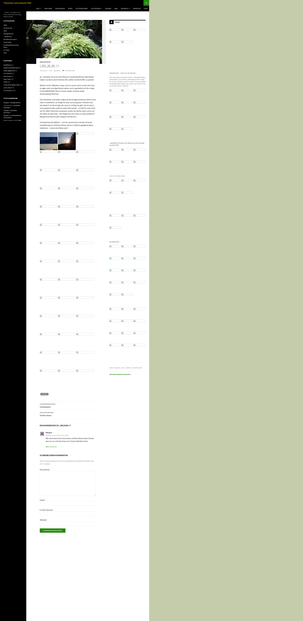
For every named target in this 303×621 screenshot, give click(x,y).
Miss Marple (7, 76)
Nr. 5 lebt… (7, 50)
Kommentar (45, 469)
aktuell (45, 394)
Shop (38, 8)
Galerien (108, 8)
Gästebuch (124, 8)
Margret (49, 433)
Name (43, 500)
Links (116, 8)
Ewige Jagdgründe (9, 71)
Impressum (137, 8)
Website (43, 520)
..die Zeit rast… (8, 36)
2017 (5, 53)
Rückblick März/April (10, 39)
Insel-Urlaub (7, 42)
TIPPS (5, 82)
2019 (5, 31)
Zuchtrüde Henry (82, 8)
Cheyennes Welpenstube (11, 68)
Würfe (70, 8)
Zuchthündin (95, 8)
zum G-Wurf (7, 88)
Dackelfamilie (60, 8)
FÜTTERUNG (8, 73)
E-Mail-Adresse (47, 510)
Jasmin (58, 71)
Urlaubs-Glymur (47, 414)
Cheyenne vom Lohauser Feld (17, 3)
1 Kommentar (69, 71)
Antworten (52, 447)
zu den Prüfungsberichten (12, 85)
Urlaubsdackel (48, 405)
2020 (5, 25)
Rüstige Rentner (8, 34)
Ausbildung (7, 65)
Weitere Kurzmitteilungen (120, 374)
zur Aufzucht (45, 62)
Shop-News (48, 8)
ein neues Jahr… (8, 28)
